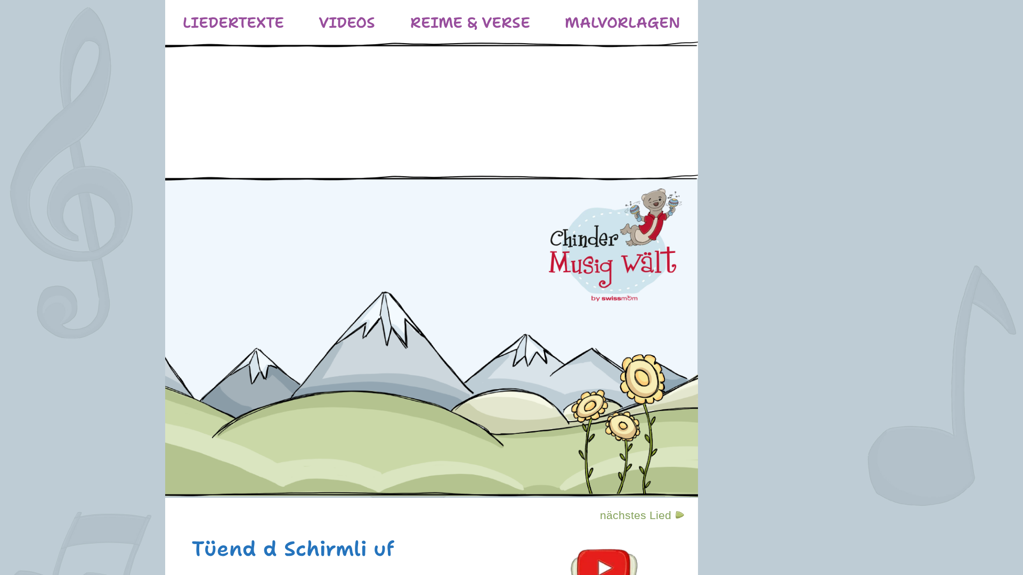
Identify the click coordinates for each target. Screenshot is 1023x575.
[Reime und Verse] (470, 22)
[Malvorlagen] (622, 22)
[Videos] (347, 22)
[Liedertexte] (233, 22)
